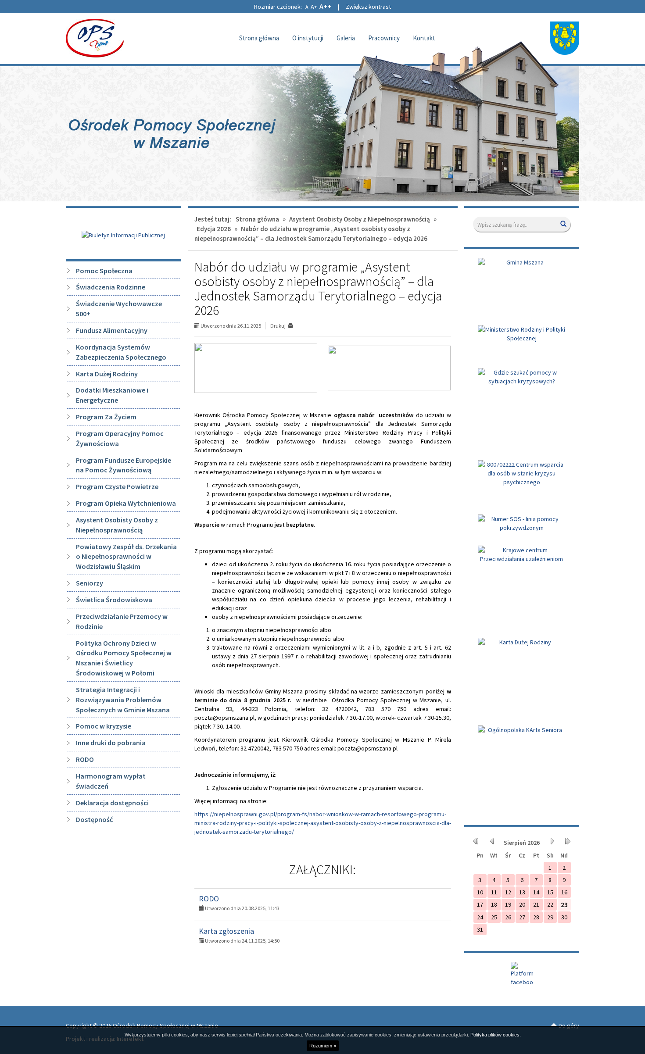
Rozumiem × (322, 1045)
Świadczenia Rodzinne (110, 286)
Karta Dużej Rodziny (107, 373)
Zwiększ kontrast (368, 7)
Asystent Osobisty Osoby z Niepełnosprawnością (117, 524)
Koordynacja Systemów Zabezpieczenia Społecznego (121, 352)
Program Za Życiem (106, 416)
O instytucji (307, 38)
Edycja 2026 (214, 229)
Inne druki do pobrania (111, 742)
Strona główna (259, 38)
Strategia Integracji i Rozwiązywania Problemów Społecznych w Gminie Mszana (123, 699)
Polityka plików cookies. (495, 1034)
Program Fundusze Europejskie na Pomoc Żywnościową (123, 465)
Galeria (346, 38)
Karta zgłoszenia (226, 931)
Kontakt (424, 38)
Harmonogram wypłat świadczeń (111, 781)
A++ (325, 6)
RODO (209, 898)
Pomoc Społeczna (104, 270)
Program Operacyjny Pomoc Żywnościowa (120, 438)
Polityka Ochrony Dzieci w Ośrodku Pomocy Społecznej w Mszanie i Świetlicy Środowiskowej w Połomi (124, 658)
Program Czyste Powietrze (117, 486)
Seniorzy (89, 583)
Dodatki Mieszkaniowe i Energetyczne (112, 395)
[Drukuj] (294, 325)
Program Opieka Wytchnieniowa (126, 503)
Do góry (568, 1025)
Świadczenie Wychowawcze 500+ (119, 308)
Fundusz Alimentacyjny (111, 330)
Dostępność (94, 819)
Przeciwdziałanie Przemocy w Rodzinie (122, 621)
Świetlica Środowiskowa (114, 599)
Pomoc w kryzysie (103, 726)
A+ (314, 7)
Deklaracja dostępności (112, 802)
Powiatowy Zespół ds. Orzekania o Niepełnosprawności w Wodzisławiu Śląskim (126, 556)
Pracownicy (384, 38)
